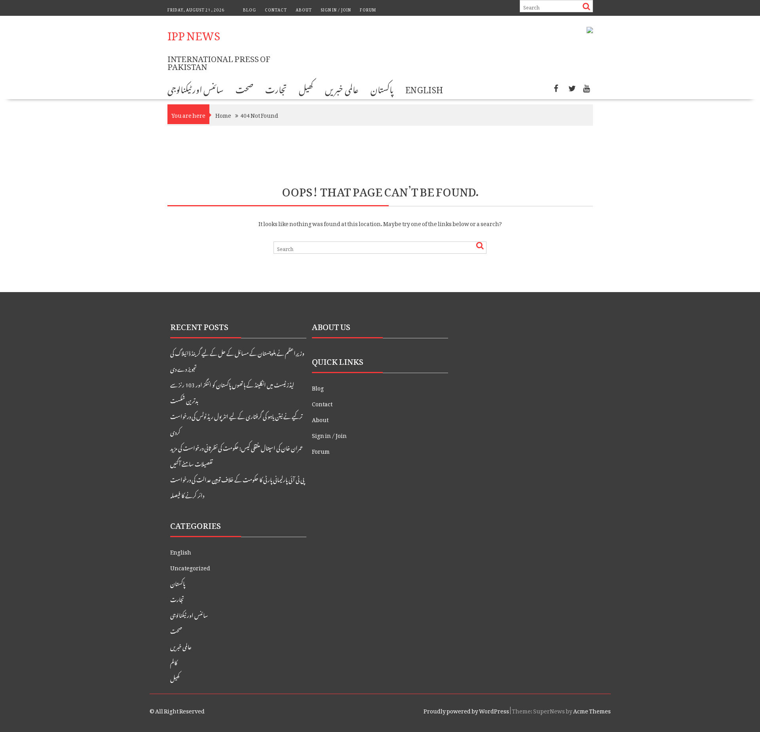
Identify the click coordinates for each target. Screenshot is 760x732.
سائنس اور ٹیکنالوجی (195, 88)
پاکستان (381, 88)
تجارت (276, 88)
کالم (173, 661)
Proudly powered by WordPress (466, 710)
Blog (249, 9)
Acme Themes (592, 710)
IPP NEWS (193, 33)
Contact (276, 9)
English (424, 88)
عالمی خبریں (341, 88)
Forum (368, 9)
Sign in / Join (336, 9)
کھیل (306, 88)
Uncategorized (190, 567)
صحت (244, 88)
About (304, 9)
